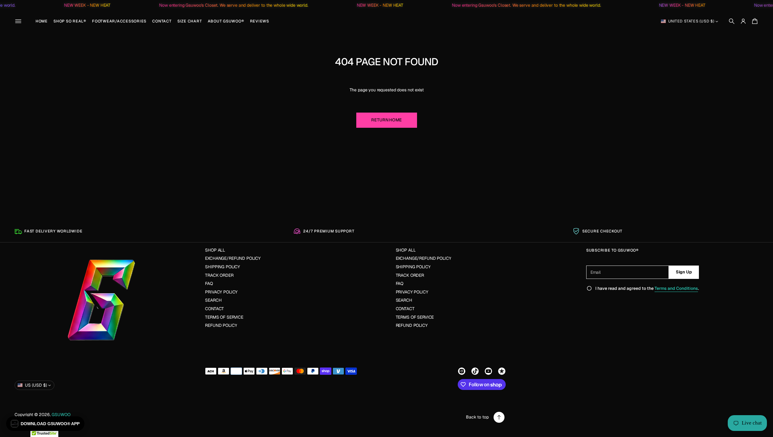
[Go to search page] (731, 21)
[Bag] (753, 21)
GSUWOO (61, 414)
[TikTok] (475, 371)
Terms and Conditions (676, 288)
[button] (731, 21)
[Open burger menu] (18, 21)
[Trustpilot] (501, 371)
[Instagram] (461, 371)
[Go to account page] (743, 21)
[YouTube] (488, 371)
